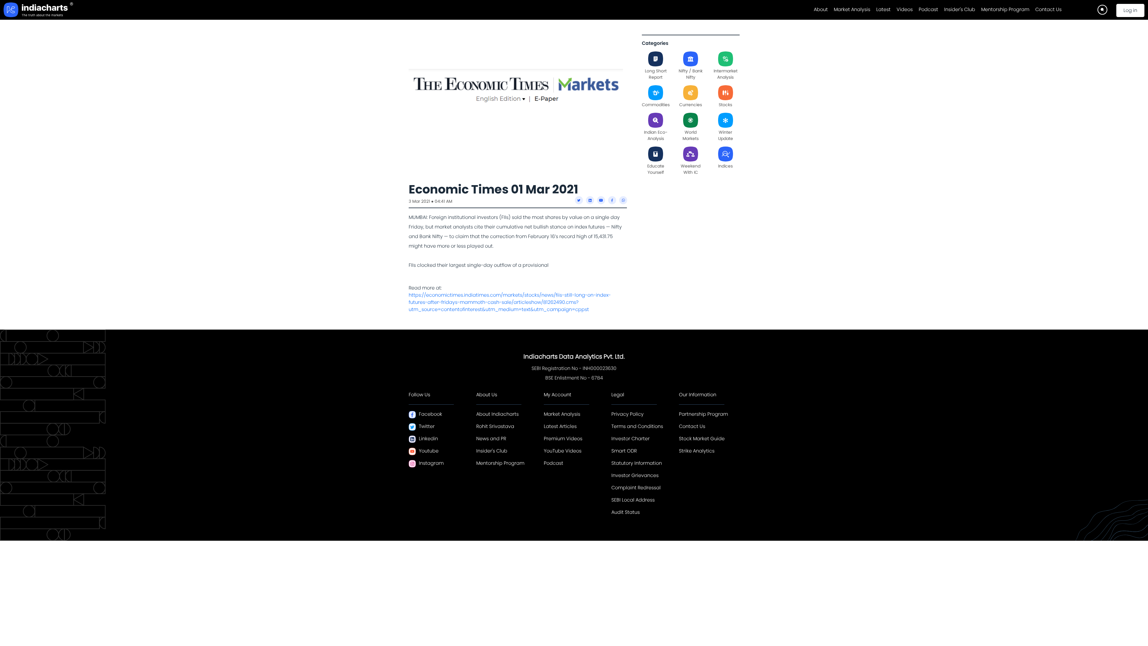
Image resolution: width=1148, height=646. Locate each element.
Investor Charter (630, 438)
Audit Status (625, 512)
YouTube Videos (562, 450)
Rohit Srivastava (495, 426)
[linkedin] (590, 200)
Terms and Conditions (637, 426)
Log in (1130, 10)
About (821, 9)
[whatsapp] (623, 200)
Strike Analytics (697, 450)
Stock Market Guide (702, 438)
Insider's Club (959, 9)
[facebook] (612, 200)
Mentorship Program (1005, 9)
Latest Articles (560, 426)
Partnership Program (703, 414)
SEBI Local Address (633, 499)
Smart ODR (624, 450)
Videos (905, 9)
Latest (883, 9)
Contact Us (1048, 9)
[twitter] (579, 200)
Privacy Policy (627, 414)
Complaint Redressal (636, 487)
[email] (601, 200)
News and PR (491, 438)
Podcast (928, 9)
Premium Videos (563, 438)
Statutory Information (636, 463)
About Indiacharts (497, 414)
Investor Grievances (635, 475)
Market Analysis (852, 9)
